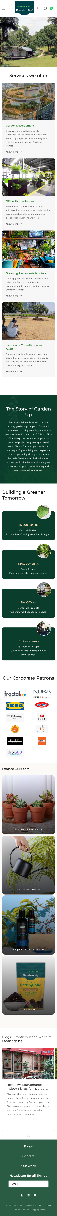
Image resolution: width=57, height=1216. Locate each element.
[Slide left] (22, 1136)
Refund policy (31, 1205)
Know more (12, 151)
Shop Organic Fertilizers (26, 949)
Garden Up (17, 1205)
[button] (3, 8)
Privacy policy (45, 1205)
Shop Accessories (26, 889)
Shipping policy (38, 1210)
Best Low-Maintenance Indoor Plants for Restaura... (28, 1086)
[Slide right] (35, 1136)
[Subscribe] (45, 1183)
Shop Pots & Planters (26, 829)
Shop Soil (26, 1009)
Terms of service (22, 1210)
